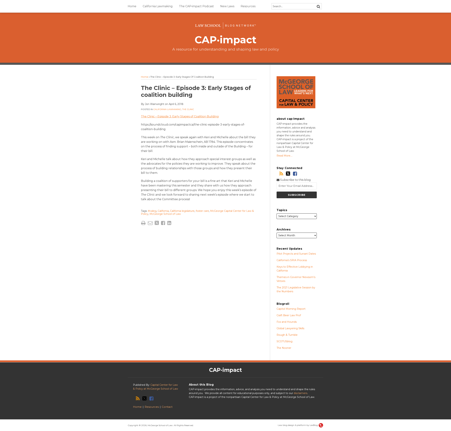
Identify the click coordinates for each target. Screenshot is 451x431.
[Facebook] (295, 173)
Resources (248, 6)
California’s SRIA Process (292, 260)
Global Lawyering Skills (290, 328)
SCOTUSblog (284, 341)
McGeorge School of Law (165, 214)
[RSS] (281, 173)
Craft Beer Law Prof (289, 315)
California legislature (182, 211)
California (163, 211)
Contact (167, 406)
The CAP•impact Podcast (196, 6)
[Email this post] (150, 223)
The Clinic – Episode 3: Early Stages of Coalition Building (180, 116)
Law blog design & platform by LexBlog (298, 425)
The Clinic (188, 109)
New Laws (227, 6)
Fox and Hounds (287, 321)
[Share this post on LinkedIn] (169, 223)
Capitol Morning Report (291, 308)
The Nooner (284, 347)
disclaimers (300, 393)
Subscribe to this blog (295, 180)
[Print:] (143, 223)
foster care (202, 211)
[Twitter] (288, 173)
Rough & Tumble (287, 334)
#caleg (152, 211)
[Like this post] (163, 223)
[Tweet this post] (157, 223)
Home (132, 6)
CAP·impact (226, 40)
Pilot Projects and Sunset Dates (296, 253)
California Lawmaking (158, 6)
